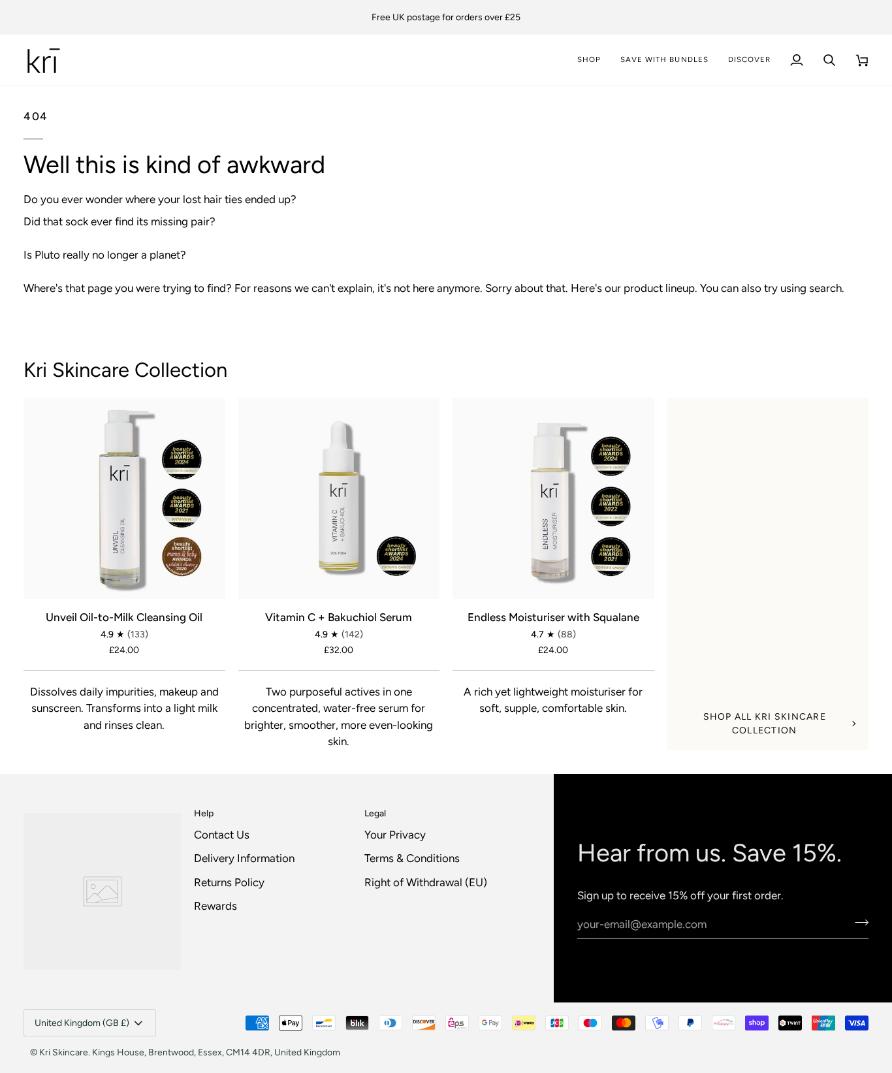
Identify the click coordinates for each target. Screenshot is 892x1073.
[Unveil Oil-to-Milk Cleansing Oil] (124, 499)
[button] (749, 60)
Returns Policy (229, 882)
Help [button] (204, 813)
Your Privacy (395, 834)
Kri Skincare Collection (125, 370)
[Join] (857, 922)
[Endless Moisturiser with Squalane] (553, 499)
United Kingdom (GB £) (82, 1023)
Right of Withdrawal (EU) (425, 882)
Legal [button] (375, 813)
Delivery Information (244, 858)
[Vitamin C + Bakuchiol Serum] (339, 499)
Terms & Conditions (412, 858)
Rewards (215, 905)
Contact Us (221, 834)
